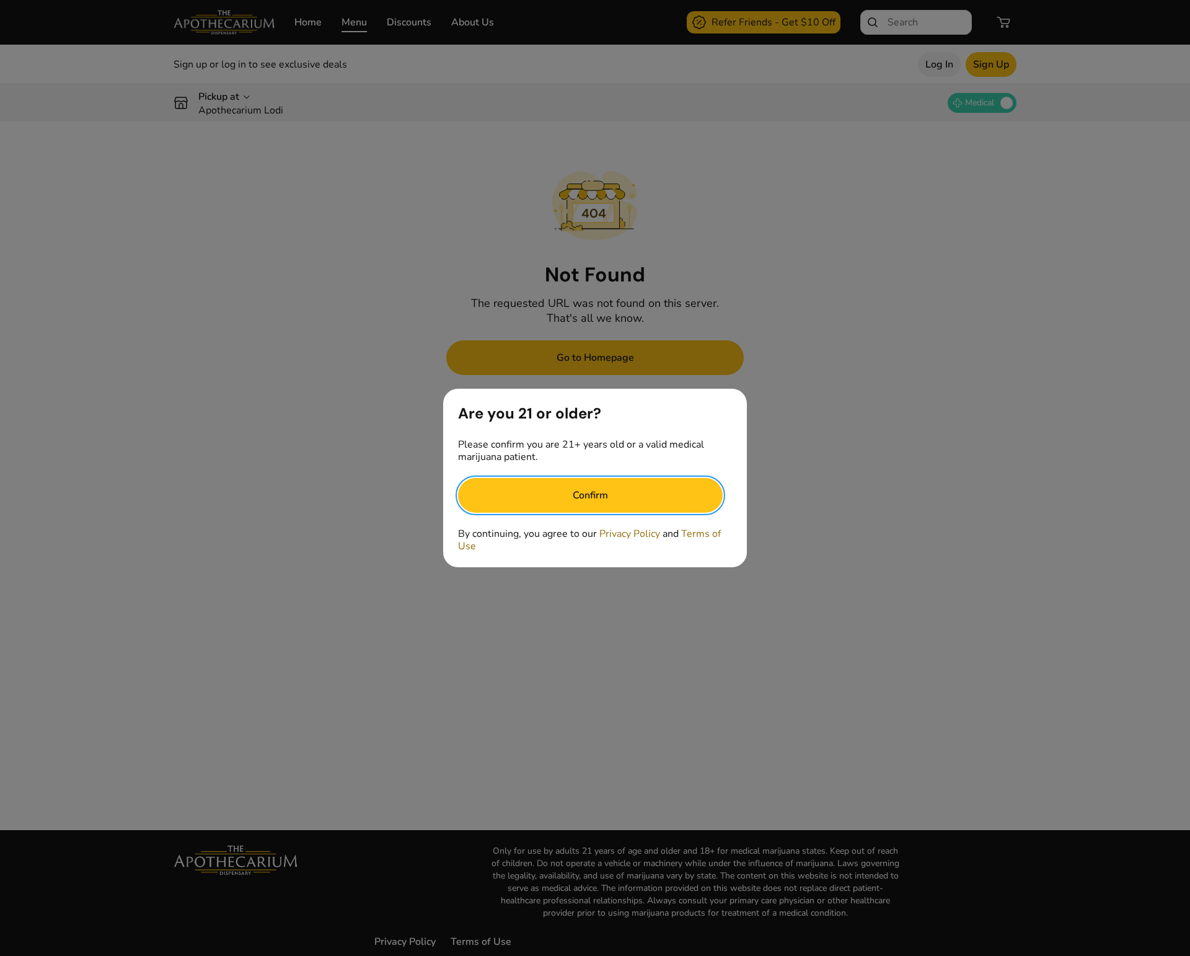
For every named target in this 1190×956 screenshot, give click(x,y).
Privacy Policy (629, 534)
